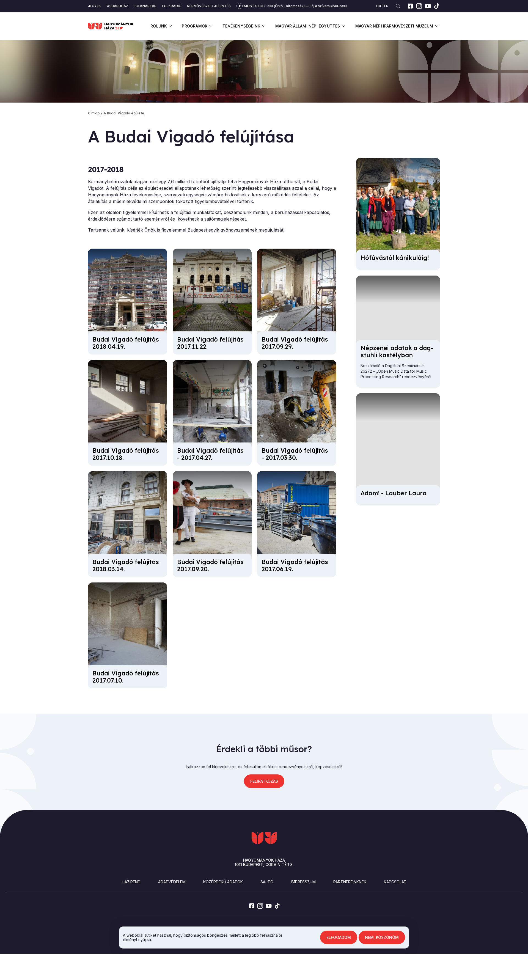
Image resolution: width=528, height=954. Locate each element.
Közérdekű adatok (223, 881)
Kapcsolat (395, 881)
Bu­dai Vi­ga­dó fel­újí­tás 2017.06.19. (295, 565)
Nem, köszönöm (382, 937)
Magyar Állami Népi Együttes (307, 26)
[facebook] (410, 6)
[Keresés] (398, 6)
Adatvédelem (172, 881)
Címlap (94, 113)
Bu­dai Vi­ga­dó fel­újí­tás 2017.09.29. (295, 343)
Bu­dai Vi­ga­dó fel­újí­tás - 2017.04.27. (210, 454)
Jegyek (94, 6)
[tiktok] (436, 6)
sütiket (150, 935)
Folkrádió (172, 6)
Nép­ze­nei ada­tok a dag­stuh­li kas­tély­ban (397, 351)
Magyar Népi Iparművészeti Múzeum (394, 26)
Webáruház (117, 6)
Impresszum (303, 881)
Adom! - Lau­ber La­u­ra (394, 493)
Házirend (131, 881)
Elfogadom (338, 937)
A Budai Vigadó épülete (124, 113)
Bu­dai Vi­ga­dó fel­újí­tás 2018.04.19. (125, 343)
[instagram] (419, 6)
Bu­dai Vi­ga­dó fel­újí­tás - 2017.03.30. (295, 454)
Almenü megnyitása (170, 26)
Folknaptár (145, 6)
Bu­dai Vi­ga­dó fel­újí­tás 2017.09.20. (210, 565)
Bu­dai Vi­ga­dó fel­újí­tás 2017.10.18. (125, 454)
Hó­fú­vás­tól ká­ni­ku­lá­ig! (395, 258)
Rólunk (158, 26)
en (386, 6)
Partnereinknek (349, 881)
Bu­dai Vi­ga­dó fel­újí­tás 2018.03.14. (125, 565)
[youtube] (428, 6)
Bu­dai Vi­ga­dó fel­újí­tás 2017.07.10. (125, 676)
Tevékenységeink (241, 26)
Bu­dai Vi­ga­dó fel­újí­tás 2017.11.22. (210, 343)
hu (378, 6)
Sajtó (266, 881)
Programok (194, 26)
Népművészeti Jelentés (209, 6)
